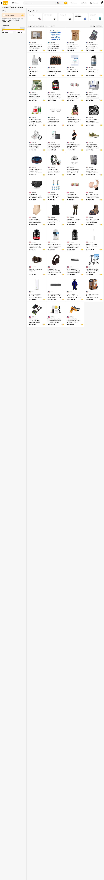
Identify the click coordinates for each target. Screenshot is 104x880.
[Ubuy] (4, 3)
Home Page (5, 7)
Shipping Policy (6, 21)
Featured (99, 26)
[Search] (65, 3)
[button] (75, 3)
